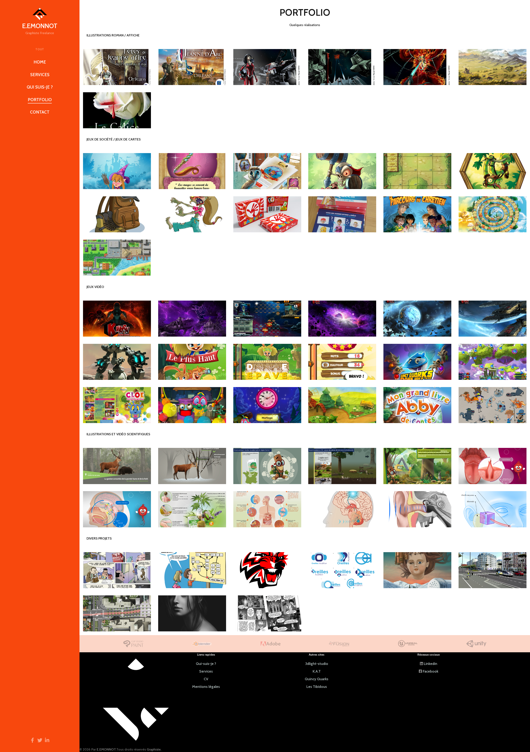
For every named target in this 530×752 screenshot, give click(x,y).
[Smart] (192, 509)
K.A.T (317, 671)
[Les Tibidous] (117, 405)
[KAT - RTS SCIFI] (117, 319)
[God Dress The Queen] (342, 214)
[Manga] (267, 613)
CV (206, 679)
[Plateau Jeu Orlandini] (117, 258)
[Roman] (267, 67)
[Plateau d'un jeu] (417, 171)
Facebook (430, 671)
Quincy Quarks (316, 679)
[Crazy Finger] (267, 214)
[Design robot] (117, 362)
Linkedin (430, 663)
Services (206, 671)
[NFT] (417, 570)
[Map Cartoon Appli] (342, 405)
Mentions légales (206, 686)
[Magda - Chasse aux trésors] (117, 171)
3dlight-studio (316, 663)
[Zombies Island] (117, 214)
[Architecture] (492, 570)
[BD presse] (117, 570)
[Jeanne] (117, 67)
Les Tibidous (316, 686)
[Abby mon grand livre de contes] (417, 405)
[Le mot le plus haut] (192, 362)
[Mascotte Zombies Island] (192, 214)
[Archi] (117, 613)
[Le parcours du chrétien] (417, 214)
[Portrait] (192, 613)
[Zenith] (136, 699)
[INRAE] (117, 466)
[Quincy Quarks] (417, 362)
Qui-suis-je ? (206, 663)
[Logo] (267, 570)
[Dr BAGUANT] (342, 509)
